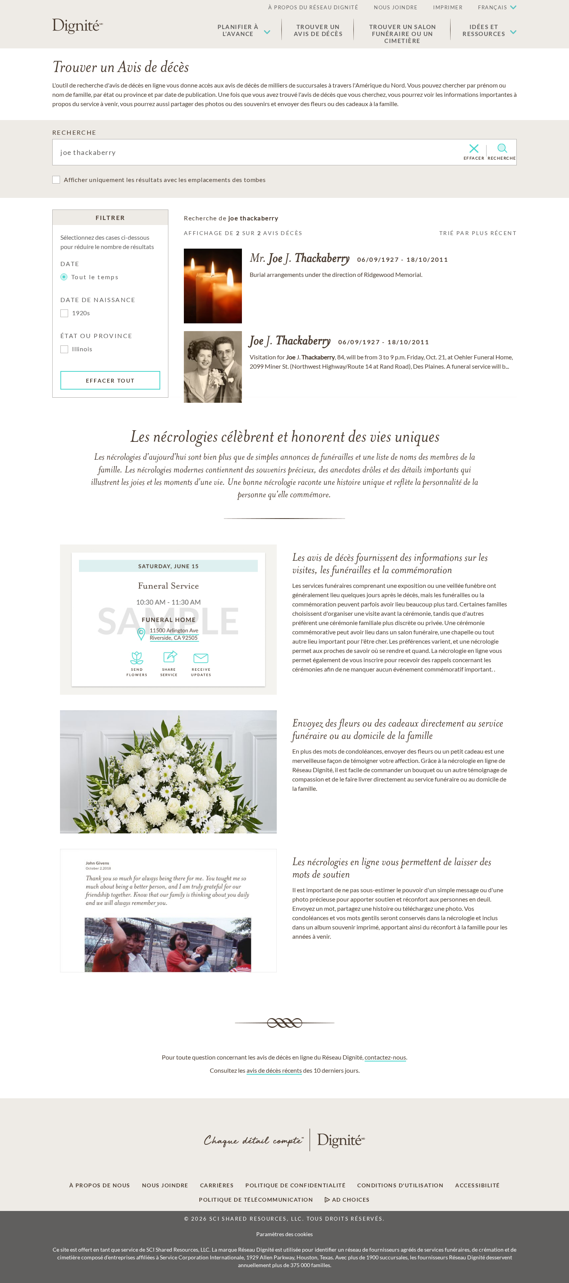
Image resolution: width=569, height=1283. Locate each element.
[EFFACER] (474, 149)
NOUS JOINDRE (396, 7)
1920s (81, 312)
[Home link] (77, 26)
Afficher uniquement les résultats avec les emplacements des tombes (165, 179)
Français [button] (492, 7)
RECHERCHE (74, 132)
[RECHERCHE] (502, 148)
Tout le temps (95, 276)
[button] (244, 30)
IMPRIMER (448, 7)
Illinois (82, 348)
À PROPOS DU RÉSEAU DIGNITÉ (313, 7)
